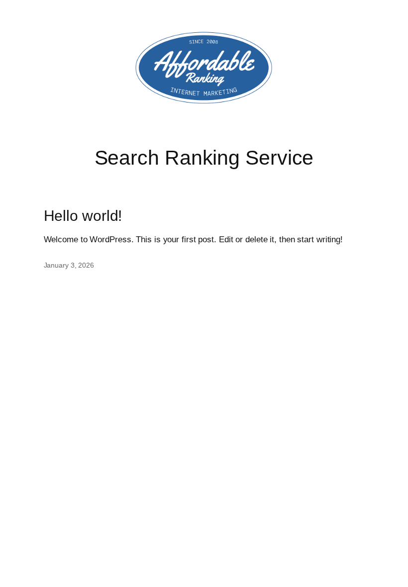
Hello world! (83, 215)
